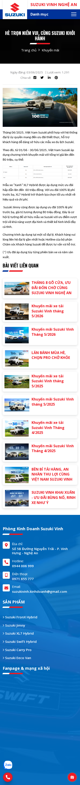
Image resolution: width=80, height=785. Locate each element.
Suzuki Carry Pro (18, 649)
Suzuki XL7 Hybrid (19, 633)
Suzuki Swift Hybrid (20, 641)
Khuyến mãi (50, 50)
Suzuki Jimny (14, 625)
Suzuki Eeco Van (17, 658)
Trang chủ (28, 50)
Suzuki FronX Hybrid (20, 617)
